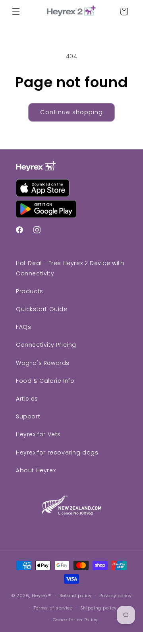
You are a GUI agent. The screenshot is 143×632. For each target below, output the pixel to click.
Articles (27, 399)
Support (28, 416)
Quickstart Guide (42, 309)
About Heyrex (36, 470)
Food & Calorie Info (45, 381)
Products (29, 291)
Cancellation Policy (75, 620)
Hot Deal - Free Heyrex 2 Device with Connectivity (70, 268)
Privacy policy (115, 595)
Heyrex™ (42, 595)
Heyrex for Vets (38, 434)
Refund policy (76, 595)
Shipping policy (98, 608)
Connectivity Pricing (46, 345)
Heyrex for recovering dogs (57, 452)
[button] (16, 11)
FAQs (23, 327)
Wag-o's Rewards (43, 363)
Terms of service (53, 608)
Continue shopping (71, 112)
